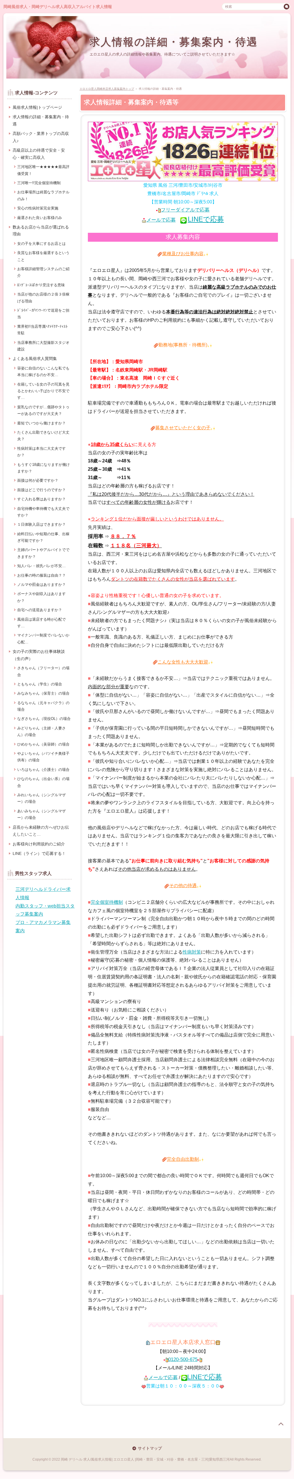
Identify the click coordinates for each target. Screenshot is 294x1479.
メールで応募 (161, 220)
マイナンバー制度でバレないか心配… (43, 638)
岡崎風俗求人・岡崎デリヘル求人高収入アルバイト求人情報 (57, 6)
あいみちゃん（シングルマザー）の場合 (41, 814)
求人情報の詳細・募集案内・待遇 (174, 42)
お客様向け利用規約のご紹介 (39, 844)
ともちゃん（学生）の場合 (39, 684)
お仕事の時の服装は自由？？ (41, 575)
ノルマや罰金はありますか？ (41, 584)
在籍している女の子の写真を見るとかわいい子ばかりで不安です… (43, 391)
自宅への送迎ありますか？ (39, 610)
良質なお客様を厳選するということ (43, 256)
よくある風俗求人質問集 (35, 358)
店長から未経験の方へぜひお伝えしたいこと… (41, 831)
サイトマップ (150, 1448)
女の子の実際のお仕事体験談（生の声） (39, 655)
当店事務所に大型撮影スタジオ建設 (43, 345)
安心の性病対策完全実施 (37, 208)
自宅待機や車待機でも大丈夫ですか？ (43, 511)
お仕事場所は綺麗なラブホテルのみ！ (43, 195)
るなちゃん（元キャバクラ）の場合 (43, 706)
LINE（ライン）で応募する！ (39, 853)
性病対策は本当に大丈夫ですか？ (41, 451)
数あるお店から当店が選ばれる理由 (41, 231)
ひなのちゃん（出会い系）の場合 (43, 782)
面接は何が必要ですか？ (37, 480)
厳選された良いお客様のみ (39, 218)
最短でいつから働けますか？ (41, 423)
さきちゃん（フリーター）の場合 (43, 671)
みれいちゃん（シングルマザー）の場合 (41, 798)
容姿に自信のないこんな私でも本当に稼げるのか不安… (43, 371)
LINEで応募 (206, 219)
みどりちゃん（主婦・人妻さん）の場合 (41, 731)
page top (280, 1424)
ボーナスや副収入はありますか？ (41, 597)
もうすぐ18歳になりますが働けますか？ (43, 467)
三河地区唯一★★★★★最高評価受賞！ (43, 170)
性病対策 (192, 952)
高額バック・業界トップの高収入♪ (41, 137)
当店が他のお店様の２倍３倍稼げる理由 (43, 297)
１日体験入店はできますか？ (41, 524)
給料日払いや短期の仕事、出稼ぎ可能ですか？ (43, 537)
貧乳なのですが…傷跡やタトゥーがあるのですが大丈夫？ (43, 410)
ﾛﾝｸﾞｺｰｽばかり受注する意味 (41, 285)
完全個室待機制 (107, 902)
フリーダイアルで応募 (185, 210)
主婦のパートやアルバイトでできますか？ (43, 553)
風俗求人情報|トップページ (37, 107)
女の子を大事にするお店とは (41, 243)
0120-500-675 (183, 1359)
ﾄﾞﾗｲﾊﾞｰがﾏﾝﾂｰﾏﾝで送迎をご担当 (43, 313)
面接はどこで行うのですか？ (41, 490)
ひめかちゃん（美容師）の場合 (43, 744)
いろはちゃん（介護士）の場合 (43, 769)
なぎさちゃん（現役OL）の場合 (44, 718)
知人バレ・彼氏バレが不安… (41, 566)
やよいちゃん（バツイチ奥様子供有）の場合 (43, 756)
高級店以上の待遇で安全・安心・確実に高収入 (39, 154)
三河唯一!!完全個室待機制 (39, 183)
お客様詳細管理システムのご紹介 (43, 272)
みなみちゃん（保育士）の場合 (43, 693)
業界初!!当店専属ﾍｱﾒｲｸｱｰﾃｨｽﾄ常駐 (42, 329)
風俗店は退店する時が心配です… (41, 622)
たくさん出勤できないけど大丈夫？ (43, 435)
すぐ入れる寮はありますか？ (41, 499)
